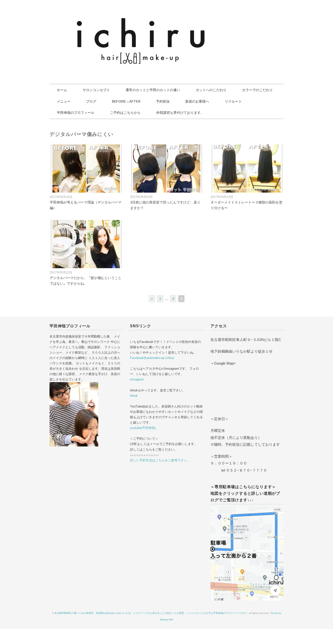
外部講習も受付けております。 (180, 113)
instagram (137, 379)
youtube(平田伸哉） (144, 428)
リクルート (233, 101)
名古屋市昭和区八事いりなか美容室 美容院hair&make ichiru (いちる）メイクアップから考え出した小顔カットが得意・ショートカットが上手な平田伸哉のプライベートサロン (150, 613)
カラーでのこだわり (257, 90)
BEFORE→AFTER (126, 101)
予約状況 (163, 101)
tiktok (134, 395)
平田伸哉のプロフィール (75, 113)
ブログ (91, 101)
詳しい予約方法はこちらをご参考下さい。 (160, 460)
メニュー (63, 101)
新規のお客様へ (197, 101)
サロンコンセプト (96, 90)
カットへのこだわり (211, 90)
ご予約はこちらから (125, 113)
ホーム (62, 90)
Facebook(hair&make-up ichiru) (152, 358)
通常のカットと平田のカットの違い (153, 90)
